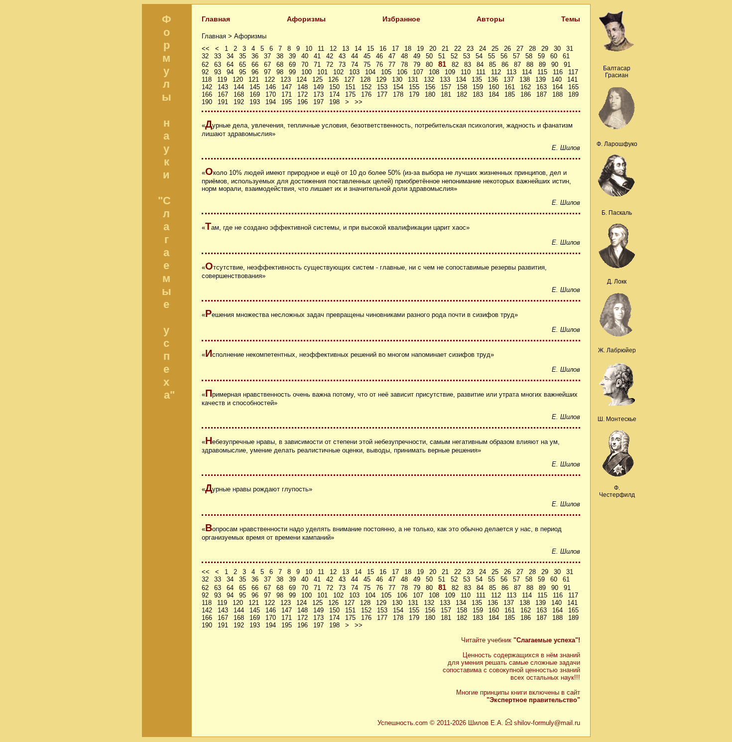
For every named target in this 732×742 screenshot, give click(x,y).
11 (321, 48)
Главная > (218, 36)
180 (430, 94)
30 (557, 48)
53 (466, 56)
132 (429, 79)
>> (359, 102)
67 (267, 64)
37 (267, 56)
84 (480, 64)
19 (420, 48)
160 (493, 87)
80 (429, 64)
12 (333, 48)
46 (379, 56)
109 (450, 72)
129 (381, 79)
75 (367, 64)
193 (254, 102)
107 (418, 72)
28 (532, 48)
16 (382, 48)
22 (457, 48)
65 (242, 64)
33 (217, 56)
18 (407, 48)
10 (308, 48)
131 (413, 79)
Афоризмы (306, 19)
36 (254, 56)
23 (470, 48)
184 (493, 94)
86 (504, 64)
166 (207, 94)
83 (467, 64)
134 (461, 79)
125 (317, 79)
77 (391, 64)
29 (544, 48)
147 (286, 87)
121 (253, 79)
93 (217, 72)
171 (286, 94)
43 (342, 56)
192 (239, 102)
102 (338, 72)
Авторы (490, 19)
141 (572, 79)
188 (557, 94)
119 (222, 79)
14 (358, 48)
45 (367, 56)
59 (541, 56)
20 (432, 48)
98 (279, 72)
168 (239, 94)
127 (349, 79)
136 (493, 79)
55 (491, 56)
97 (267, 72)
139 (540, 79)
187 (541, 94)
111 (481, 72)
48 (404, 56)
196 (302, 102)
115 (542, 72)
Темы (570, 19)
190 (207, 102)
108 (434, 72)
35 (242, 56)
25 (494, 48)
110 (466, 72)
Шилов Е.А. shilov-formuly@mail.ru (524, 723)
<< (206, 48)
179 (414, 94)
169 (254, 94)
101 (322, 72)
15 (370, 48)
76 (379, 64)
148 (302, 87)
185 (509, 94)
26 (507, 48)
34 (230, 56)
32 (205, 56)
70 (304, 64)
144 (239, 87)
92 (205, 72)
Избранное (401, 19)
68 (279, 64)
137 (508, 79)
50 (429, 56)
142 (207, 87)
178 (398, 94)
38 (279, 56)
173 (318, 94)
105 (386, 72)
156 (430, 87)
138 (524, 79)
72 (329, 64)
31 (569, 48)
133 (445, 79)
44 (354, 56)
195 (286, 102)
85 (492, 64)
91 (567, 64)
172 (302, 94)
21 (445, 48)
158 (462, 87)
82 (455, 64)
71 (317, 64)
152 (366, 87)
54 (479, 56)
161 (509, 87)
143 (223, 87)
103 (354, 72)
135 (477, 79)
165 (573, 87)
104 (370, 72)
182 (462, 94)
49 (416, 56)
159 (478, 87)
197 (318, 102)
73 (342, 64)
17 (395, 48)
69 (292, 64)
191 (223, 102)
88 (529, 64)
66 (254, 64)
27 (519, 48)
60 (553, 56)
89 (542, 64)
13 (345, 48)
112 (496, 72)
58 (528, 56)
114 (527, 72)
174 (334, 94)
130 (397, 79)
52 (454, 56)
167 (223, 94)
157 (446, 87)
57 (516, 56)
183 (478, 94)
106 (402, 72)
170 (270, 94)
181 (446, 94)
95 (242, 72)
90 (554, 64)
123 (285, 79)
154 (398, 87)
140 (556, 79)
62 (205, 64)
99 (292, 72)
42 (329, 56)
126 (333, 79)
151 (350, 87)
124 (301, 79)
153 (382, 87)
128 (365, 79)
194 (270, 102)
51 (441, 56)
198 (334, 102)
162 (525, 87)
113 (511, 72)
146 (270, 87)
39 (292, 56)
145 (254, 87)
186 (525, 94)
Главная (216, 19)
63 (217, 64)
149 (318, 87)
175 (350, 94)
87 (517, 64)
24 (482, 48)
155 (414, 87)
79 (416, 64)
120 (238, 79)
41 (317, 56)
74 (354, 64)
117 (573, 72)
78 (404, 64)
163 (541, 87)
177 (382, 94)
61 (566, 56)
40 (304, 56)
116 (558, 72)
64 (230, 64)
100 (306, 72)
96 (254, 72)
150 (334, 87)
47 (391, 56)
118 (207, 79)
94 (230, 72)
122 (269, 79)
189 (573, 94)
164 (557, 87)
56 (503, 56)
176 (366, 94)
